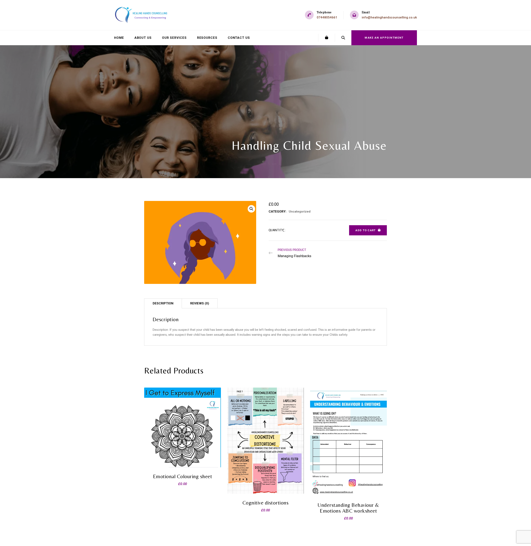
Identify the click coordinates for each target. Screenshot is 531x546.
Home (119, 38)
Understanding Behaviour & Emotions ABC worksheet (348, 508)
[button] (251, 209)
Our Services (174, 38)
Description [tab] (163, 303)
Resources (207, 38)
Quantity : (277, 230)
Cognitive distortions (265, 503)
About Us (143, 38)
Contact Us (239, 38)
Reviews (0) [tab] (199, 303)
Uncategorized (300, 211)
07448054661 (327, 17)
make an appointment (384, 37)
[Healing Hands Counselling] (141, 15)
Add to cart (365, 230)
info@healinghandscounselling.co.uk (389, 17)
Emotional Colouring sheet (182, 476)
